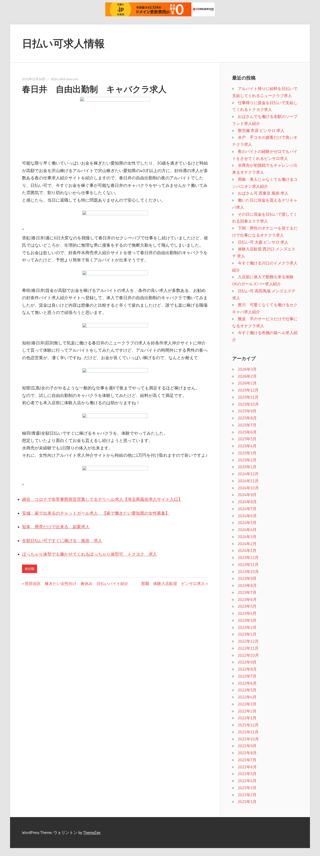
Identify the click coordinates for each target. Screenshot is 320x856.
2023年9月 (247, 578)
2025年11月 (248, 397)
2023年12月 (248, 557)
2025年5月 (247, 438)
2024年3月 (247, 536)
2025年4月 (247, 445)
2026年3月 (247, 369)
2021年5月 (247, 773)
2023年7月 (247, 592)
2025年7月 (247, 424)
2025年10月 (248, 404)
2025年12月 (248, 390)
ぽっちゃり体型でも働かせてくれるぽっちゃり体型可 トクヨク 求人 (89, 554)
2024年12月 (248, 473)
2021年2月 (247, 794)
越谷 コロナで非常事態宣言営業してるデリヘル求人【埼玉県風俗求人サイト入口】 (102, 499)
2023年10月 (248, 571)
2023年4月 (247, 613)
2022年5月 (247, 689)
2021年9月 (247, 745)
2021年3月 (247, 787)
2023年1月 (247, 634)
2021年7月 (247, 759)
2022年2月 (247, 711)
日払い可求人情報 (63, 43)
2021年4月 (247, 780)
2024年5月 (247, 522)
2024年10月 (248, 487)
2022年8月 (247, 669)
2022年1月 (247, 717)
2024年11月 (248, 480)
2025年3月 (247, 452)
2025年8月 (247, 417)
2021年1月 (247, 801)
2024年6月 (247, 515)
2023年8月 (247, 585)
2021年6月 (247, 766)
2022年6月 (247, 683)
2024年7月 (247, 508)
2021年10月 (248, 738)
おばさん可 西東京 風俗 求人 (263, 193)
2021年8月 (247, 752)
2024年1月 (247, 550)
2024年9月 (247, 494)
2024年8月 (247, 501)
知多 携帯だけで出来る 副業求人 (55, 526)
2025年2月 (247, 459)
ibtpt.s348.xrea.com (64, 79)
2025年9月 (247, 410)
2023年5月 (247, 606)
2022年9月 (247, 662)
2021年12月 (248, 724)
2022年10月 (248, 655)
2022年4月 (247, 696)
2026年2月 (247, 376)
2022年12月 (248, 641)
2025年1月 (247, 466)
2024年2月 (247, 543)
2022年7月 (247, 676)
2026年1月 (247, 383)
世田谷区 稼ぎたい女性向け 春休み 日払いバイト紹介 (76, 583)
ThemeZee (91, 832)
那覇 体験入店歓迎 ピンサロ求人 (173, 583)
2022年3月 (247, 703)
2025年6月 (247, 432)
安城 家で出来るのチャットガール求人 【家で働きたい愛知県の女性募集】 (96, 513)
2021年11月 (248, 731)
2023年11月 (248, 564)
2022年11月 (248, 648)
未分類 (29, 569)
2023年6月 (247, 599)
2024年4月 (247, 529)
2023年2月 (247, 627)
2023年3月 (247, 620)
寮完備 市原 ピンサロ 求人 (261, 130)
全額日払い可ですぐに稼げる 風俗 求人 (62, 540)
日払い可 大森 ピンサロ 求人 (263, 242)
